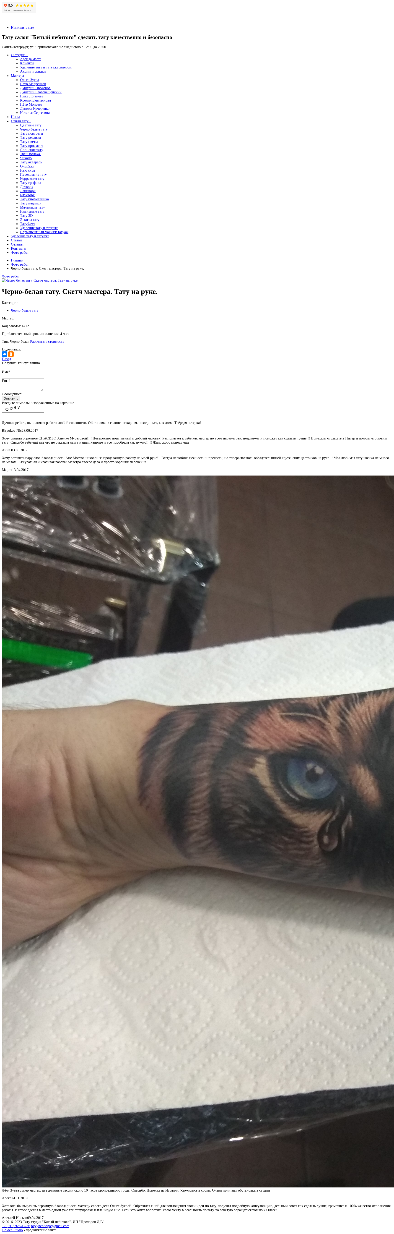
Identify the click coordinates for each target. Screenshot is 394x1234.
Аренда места (30, 59)
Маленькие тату (32, 207)
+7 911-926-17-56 (15, 20)
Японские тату (31, 150)
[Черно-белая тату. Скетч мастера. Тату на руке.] (40, 280)
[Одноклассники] (11, 354)
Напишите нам (22, 27)
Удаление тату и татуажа (39, 228)
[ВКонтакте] (4, 354)
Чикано (26, 158)
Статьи (16, 240)
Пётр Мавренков (33, 84)
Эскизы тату (29, 220)
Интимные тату (32, 211)
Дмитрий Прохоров (35, 88)
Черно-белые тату (34, 129)
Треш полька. (30, 154)
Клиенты (27, 63)
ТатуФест (27, 224)
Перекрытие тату (33, 174)
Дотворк (26, 187)
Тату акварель (31, 162)
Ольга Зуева (29, 80)
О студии (18, 55)
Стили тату (20, 121)
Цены (15, 117)
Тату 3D (26, 215)
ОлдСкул (27, 166)
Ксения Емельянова (35, 100)
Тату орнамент (31, 146)
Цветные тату (30, 125)
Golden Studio (12, 1230)
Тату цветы (29, 142)
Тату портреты (31, 133)
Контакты (18, 248)
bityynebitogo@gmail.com (50, 1226)
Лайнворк (28, 191)
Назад (6, 359)
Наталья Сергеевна (35, 113)
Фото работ (20, 252)
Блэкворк (27, 195)
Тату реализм (30, 137)
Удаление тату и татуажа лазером (46, 67)
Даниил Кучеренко (34, 108)
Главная (17, 260)
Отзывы (17, 244)
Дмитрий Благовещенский (41, 92)
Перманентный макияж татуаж (44, 232)
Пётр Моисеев (31, 104)
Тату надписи (30, 203)
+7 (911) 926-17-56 (16, 1226)
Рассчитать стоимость (47, 341)
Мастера (17, 76)
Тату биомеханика (34, 199)
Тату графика (30, 183)
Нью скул (27, 170)
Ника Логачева (31, 96)
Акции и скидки (33, 71)
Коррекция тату (32, 178)
